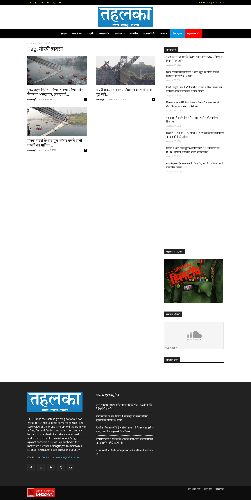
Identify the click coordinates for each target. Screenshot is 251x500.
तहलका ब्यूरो (31, 99)
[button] (30, 2)
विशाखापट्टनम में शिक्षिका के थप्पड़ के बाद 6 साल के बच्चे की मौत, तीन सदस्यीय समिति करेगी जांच (192, 104)
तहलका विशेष (149, 33)
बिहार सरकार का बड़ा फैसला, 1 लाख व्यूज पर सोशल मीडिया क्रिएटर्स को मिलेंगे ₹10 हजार (192, 74)
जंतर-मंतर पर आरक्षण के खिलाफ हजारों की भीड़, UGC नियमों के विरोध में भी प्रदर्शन (194, 58)
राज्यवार (118, 33)
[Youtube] (60, 2)
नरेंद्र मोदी (220, 488)
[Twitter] (54, 2)
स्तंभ (162, 33)
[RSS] (48, 2)
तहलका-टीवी (193, 33)
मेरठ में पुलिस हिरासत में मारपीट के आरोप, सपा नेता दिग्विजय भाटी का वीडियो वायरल (194, 165)
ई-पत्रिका (177, 33)
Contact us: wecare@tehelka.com (61, 457)
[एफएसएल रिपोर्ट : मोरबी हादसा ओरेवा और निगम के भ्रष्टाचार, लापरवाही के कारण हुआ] (57, 70)
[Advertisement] (191, 214)
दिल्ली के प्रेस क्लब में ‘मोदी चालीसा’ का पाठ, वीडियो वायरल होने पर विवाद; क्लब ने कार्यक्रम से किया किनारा (194, 89)
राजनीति (134, 33)
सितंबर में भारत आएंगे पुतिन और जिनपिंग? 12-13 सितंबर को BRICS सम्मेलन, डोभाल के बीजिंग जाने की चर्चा (192, 150)
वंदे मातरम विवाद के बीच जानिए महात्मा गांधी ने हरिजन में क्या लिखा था (192, 119)
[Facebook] (35, 2)
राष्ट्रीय (90, 33)
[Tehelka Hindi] (125, 17)
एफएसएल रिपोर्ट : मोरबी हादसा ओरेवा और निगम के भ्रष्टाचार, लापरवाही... (55, 92)
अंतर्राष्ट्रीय (104, 33)
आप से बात (77, 33)
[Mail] (41, 2)
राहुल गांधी (208, 488)
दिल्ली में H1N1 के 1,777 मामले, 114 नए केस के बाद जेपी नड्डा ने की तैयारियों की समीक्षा (195, 134)
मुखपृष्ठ (64, 33)
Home (30, 43)
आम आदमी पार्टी (194, 488)
